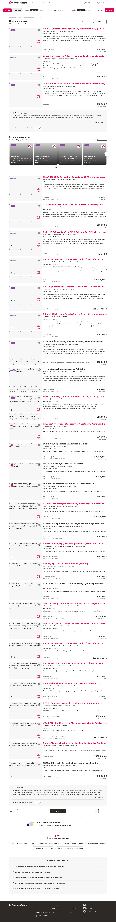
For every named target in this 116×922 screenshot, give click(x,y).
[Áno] (35, 128)
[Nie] (39, 128)
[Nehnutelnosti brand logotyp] (18, 2)
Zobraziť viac (99, 122)
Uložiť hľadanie (100, 22)
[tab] (7, 10)
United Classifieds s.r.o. (23, 920)
